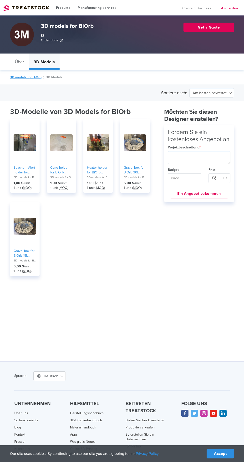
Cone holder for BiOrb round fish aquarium (59, 170)
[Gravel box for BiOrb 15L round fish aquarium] (25, 226)
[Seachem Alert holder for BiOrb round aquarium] (25, 143)
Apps (74, 435)
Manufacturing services (97, 8)
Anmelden (229, 8)
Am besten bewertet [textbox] (210, 93)
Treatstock (26, 8)
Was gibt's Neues (83, 442)
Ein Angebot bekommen (199, 193)
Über (19, 61)
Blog (17, 427)
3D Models (44, 61)
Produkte (63, 8)
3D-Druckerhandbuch (86, 420)
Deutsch (52, 376)
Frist (211, 170)
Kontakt (19, 435)
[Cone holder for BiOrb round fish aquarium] (61, 143)
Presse (19, 442)
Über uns (21, 413)
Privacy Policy (147, 453)
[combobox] (211, 93)
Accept (220, 453)
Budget (173, 170)
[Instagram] (204, 413)
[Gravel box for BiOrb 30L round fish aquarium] (135, 143)
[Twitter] (194, 413)
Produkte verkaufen (140, 427)
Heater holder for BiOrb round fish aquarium (97, 170)
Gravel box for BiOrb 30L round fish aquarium (134, 170)
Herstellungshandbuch (87, 413)
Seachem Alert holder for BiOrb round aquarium (24, 170)
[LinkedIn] (223, 413)
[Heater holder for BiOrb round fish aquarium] (98, 143)
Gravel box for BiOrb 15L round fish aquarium (24, 253)
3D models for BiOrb (25, 77)
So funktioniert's (26, 420)
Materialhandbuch (83, 427)
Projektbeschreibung (184, 147)
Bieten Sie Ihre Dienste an (145, 420)
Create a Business (196, 8)
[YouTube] (213, 413)
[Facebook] (184, 413)
